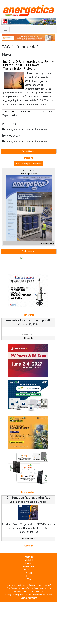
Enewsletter (28, 566)
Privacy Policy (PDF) (13, 594)
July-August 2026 (29, 173)
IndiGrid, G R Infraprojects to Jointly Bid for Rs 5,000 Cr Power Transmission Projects (28, 65)
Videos (28, 573)
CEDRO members (29, 598)
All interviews (28, 538)
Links (28, 576)
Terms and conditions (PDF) (38, 594)
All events (28, 338)
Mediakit (29, 560)
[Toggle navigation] (6, 29)
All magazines (47, 243)
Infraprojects (9, 111)
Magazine (28, 569)
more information (28, 334)
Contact (28, 563)
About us (29, 557)
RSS (29, 579)
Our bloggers (28, 251)
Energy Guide (27, 151)
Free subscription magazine (29, 163)
